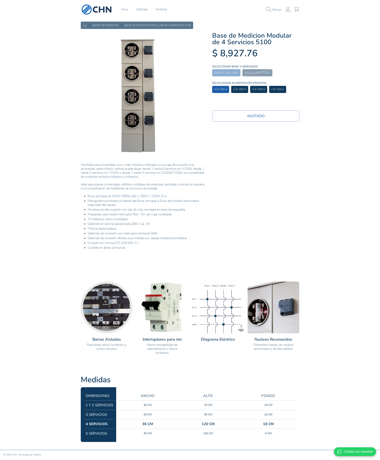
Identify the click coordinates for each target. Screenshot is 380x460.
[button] (274, 9)
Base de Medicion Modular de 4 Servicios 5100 (157, 25)
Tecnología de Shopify (29, 454)
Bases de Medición (105, 25)
